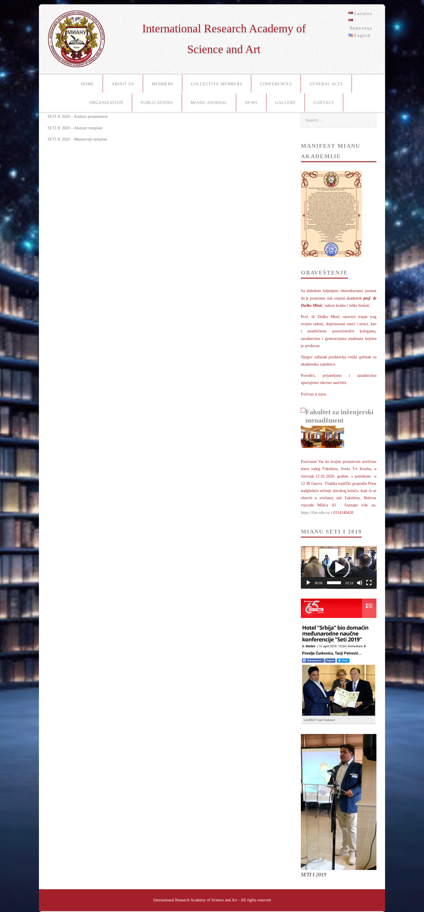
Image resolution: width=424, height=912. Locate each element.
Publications (157, 103)
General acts (326, 84)
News (251, 103)
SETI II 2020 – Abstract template (75, 128)
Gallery (285, 103)
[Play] (308, 583)
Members (162, 84)
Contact (324, 103)
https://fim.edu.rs (315, 512)
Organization (106, 103)
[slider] (334, 582)
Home (87, 84)
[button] (338, 567)
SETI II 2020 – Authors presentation (78, 116)
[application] (339, 567)
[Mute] (360, 583)
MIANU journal (209, 103)
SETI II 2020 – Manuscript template (77, 139)
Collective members (216, 84)
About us (123, 84)
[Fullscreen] (369, 583)
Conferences (276, 84)
